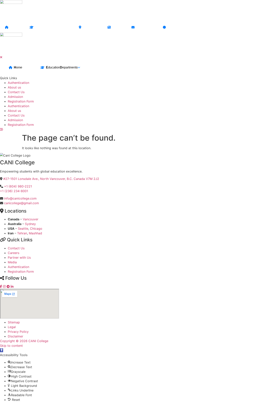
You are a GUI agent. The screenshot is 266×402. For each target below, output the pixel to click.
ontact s (144, 27)
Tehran (22, 233)
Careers (13, 253)
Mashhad (35, 233)
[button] (1, 350)
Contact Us (16, 248)
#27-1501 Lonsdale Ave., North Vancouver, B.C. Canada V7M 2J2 (51, 179)
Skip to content (11, 346)
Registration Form (21, 271)
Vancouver (30, 219)
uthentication (178, 27)
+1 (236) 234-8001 (14, 191)
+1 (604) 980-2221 (18, 186)
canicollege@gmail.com (21, 203)
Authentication (18, 267)
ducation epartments (52, 27)
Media (12, 262)
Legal (12, 327)
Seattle (23, 228)
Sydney (30, 224)
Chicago (36, 228)
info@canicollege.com (20, 198)
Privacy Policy (18, 332)
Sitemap (14, 322)
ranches (90, 27)
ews (117, 27)
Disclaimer (15, 336)
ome (15, 27)
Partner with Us (19, 257)
